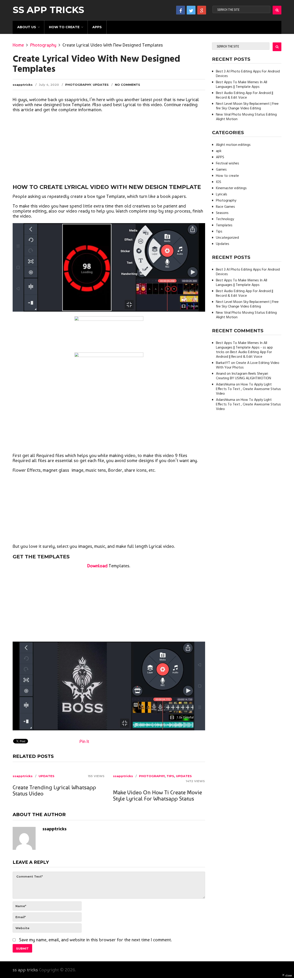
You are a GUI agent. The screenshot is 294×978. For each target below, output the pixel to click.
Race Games (225, 207)
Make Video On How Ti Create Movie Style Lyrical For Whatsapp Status (157, 795)
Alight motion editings (233, 145)
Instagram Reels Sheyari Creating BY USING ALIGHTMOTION (243, 376)
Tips (170, 776)
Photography (43, 45)
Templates (224, 225)
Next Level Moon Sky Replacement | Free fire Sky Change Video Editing (247, 106)
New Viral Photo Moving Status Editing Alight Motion (246, 117)
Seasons (222, 213)
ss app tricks (48, 9)
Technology (225, 219)
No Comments (127, 84)
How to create (64, 27)
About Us (26, 27)
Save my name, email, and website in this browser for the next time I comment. (95, 939)
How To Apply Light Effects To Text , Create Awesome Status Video (248, 389)
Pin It (84, 741)
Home (18, 45)
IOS (218, 182)
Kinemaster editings (231, 188)
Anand (221, 374)
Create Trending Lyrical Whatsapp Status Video (54, 790)
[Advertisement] (109, 149)
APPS (97, 27)
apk (218, 151)
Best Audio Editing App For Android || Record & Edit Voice (244, 95)
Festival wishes (227, 163)
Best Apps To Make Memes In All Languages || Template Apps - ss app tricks (244, 347)
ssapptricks (23, 84)
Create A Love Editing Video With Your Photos (247, 365)
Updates (101, 84)
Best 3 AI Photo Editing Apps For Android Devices (248, 74)
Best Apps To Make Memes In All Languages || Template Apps (241, 84)
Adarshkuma (225, 385)
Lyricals (221, 194)
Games (221, 170)
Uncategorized (227, 238)
